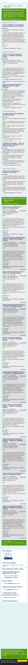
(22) (12, 583)
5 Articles (11, 165)
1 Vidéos (6, 107)
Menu (25, 1)
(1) (11, 576)
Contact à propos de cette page (10, 652)
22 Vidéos (6, 48)
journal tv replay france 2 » (9, 168)
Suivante (18, 542)
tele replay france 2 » (7, 141)
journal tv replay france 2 (10, 601)
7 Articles (12, 48)
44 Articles (11, 203)
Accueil (3, 650)
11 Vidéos (6, 79)
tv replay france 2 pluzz (9, 593)
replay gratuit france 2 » (8, 52)
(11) (11, 589)
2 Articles (11, 192)
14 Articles (12, 79)
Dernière (22, 542)
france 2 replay (18, 569)
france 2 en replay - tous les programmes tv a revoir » (13, 82)
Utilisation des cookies (19, 651)
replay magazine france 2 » (9, 22)
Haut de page (22, 269)
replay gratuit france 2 (13, 233)
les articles (12, 19)
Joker (6, 232)
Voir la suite (5, 230)
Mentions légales (10, 650)
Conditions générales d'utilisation (11, 651)
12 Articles (11, 138)
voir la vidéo (4, 28)
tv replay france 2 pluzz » (8, 111)
